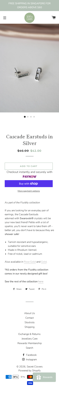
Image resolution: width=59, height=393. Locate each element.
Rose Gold (30, 262)
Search (29, 348)
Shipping (29, 327)
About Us (29, 313)
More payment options (29, 190)
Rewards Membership (29, 343)
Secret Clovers (35, 366)
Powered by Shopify (29, 370)
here (40, 281)
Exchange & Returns (29, 334)
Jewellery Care (29, 338)
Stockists (30, 322)
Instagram (31, 359)
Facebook (31, 355)
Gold (44, 262)
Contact (29, 318)
